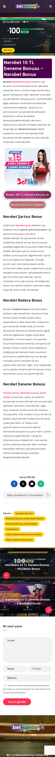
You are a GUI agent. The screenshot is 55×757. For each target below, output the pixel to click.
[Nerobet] (27, 185)
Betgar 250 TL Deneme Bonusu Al (27, 194)
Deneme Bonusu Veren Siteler (21, 523)
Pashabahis (12, 529)
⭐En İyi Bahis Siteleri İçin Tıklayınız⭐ (27, 755)
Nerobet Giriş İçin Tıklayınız (27, 205)
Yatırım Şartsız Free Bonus (19, 539)
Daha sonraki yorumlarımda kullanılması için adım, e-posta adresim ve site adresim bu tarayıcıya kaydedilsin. (27, 689)
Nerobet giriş (23, 225)
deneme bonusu (21, 81)
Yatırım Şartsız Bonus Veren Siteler (23, 534)
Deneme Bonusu (24, 513)
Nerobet (8, 50)
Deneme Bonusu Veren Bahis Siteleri (25, 518)
